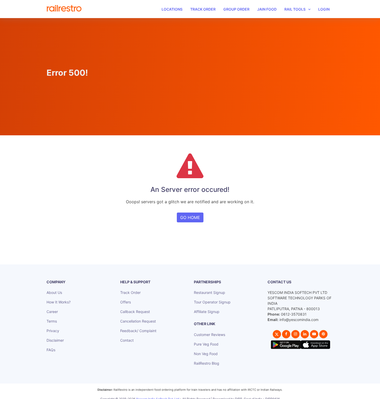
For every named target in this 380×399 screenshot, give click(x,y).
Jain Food (267, 9)
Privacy (53, 330)
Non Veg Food (206, 353)
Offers (125, 302)
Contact (127, 340)
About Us (54, 292)
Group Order (236, 9)
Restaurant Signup (209, 292)
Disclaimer (55, 340)
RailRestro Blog (206, 363)
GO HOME (190, 217)
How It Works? (59, 302)
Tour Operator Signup (212, 302)
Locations (172, 9)
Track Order (203, 9)
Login (324, 9)
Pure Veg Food (206, 344)
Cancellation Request (138, 321)
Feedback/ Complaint (138, 330)
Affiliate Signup (206, 311)
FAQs (51, 350)
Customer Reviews (209, 334)
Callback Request (135, 311)
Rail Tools (295, 9)
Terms (52, 321)
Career (52, 311)
